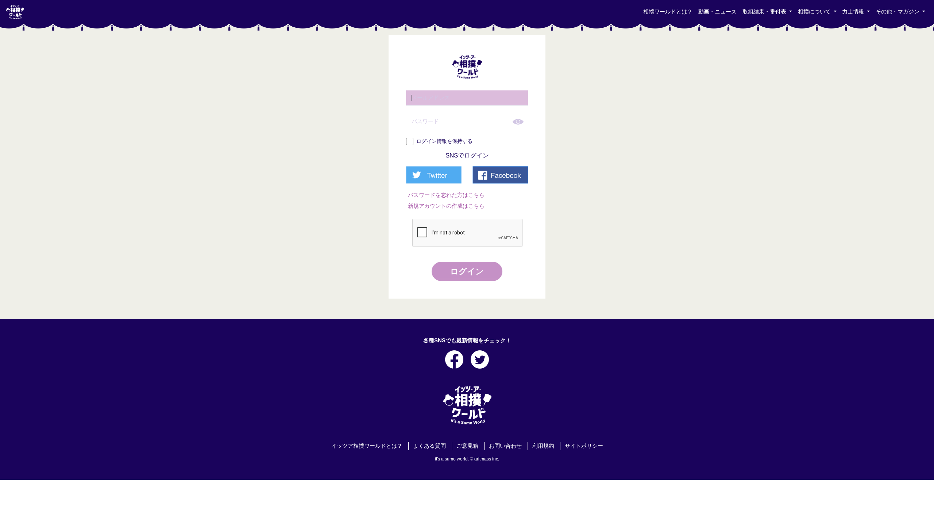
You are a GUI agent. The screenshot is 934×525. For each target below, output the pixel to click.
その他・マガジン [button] (898, 12)
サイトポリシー (584, 446)
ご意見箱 (467, 446)
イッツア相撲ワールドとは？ (366, 446)
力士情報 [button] (853, 12)
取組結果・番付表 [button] (765, 12)
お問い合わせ (505, 446)
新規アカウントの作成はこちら (446, 206)
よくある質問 (429, 446)
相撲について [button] (815, 12)
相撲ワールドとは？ (667, 12)
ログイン (467, 271)
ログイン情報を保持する (444, 141)
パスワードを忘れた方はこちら (446, 195)
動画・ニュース (717, 12)
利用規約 (543, 446)
